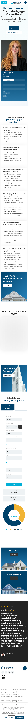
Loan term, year (9, 423)
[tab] (8, 80)
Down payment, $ (10, 430)
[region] (14, 711)
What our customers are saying (14, 312)
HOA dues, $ (8, 474)
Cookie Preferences (8, 717)
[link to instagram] (2, 672)
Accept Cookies (19, 717)
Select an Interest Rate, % (11, 436)
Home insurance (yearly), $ (11, 448)
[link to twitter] (12, 672)
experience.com (10, 610)
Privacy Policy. (11, 714)
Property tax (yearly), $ (10, 455)
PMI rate (8, 467)
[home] (16, 2)
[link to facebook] (6, 672)
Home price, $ (9, 416)
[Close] (25, 704)
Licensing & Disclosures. (15, 701)
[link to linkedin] (9, 672)
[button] (25, 2)
